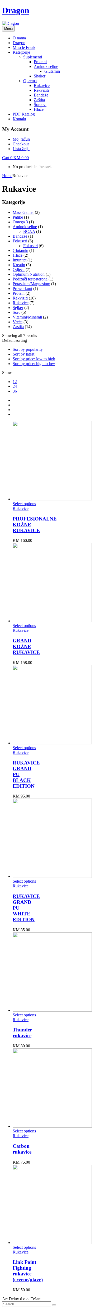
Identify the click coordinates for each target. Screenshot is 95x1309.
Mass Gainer (23, 212)
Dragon (15, 10)
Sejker (18, 307)
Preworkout (22, 288)
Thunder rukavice (22, 1032)
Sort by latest (23, 354)
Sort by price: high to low (34, 363)
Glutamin (52, 71)
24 (15, 386)
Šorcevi (40, 104)
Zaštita (39, 100)
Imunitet (19, 260)
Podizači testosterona (30, 279)
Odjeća (19, 269)
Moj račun (21, 139)
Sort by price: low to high (34, 359)
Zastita (18, 326)
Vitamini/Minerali (27, 317)
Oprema (30, 81)
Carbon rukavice (22, 1149)
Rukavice (42, 85)
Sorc (16, 312)
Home (7, 175)
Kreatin (19, 264)
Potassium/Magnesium (31, 284)
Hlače (39, 109)
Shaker (39, 76)
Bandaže (41, 95)
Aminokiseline (46, 66)
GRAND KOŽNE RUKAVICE (26, 646)
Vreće (17, 322)
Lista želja (21, 148)
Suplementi (32, 57)
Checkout (21, 144)
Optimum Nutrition (29, 274)
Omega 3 (20, 222)
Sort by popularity (28, 349)
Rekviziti (41, 90)
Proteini (40, 61)
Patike (18, 217)
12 (15, 381)
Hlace (17, 255)
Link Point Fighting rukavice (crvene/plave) (28, 1270)
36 (15, 391)
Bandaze (20, 236)
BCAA (29, 231)
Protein (19, 293)
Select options (24, 503)
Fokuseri (20, 241)
